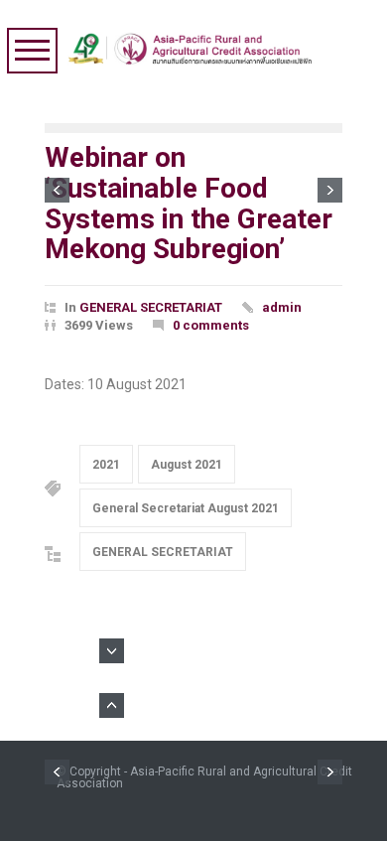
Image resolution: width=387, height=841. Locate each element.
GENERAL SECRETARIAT (150, 307)
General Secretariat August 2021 (185, 508)
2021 (106, 465)
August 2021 (186, 465)
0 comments (211, 325)
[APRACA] (194, 43)
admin (282, 307)
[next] (330, 190)
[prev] (57, 190)
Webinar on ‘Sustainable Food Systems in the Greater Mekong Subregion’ (188, 203)
